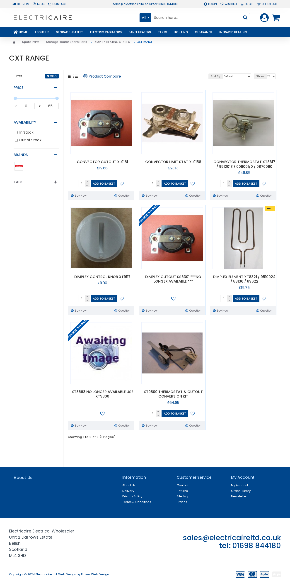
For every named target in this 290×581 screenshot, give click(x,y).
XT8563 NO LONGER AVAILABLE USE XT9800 (102, 394)
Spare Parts (30, 42)
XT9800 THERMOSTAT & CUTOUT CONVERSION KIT (173, 394)
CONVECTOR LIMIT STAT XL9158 (173, 162)
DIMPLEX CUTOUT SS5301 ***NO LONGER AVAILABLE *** (173, 279)
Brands (21, 154)
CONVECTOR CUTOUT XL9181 (102, 162)
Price (19, 87)
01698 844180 (256, 545)
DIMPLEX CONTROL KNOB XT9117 (102, 277)
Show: (260, 76)
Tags (19, 182)
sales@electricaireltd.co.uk (232, 538)
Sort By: (216, 76)
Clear (53, 76)
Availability (25, 122)
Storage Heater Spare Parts (66, 42)
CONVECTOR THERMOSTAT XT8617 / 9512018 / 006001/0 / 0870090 (244, 164)
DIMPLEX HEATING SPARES (112, 42)
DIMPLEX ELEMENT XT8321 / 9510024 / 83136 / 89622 (244, 279)
